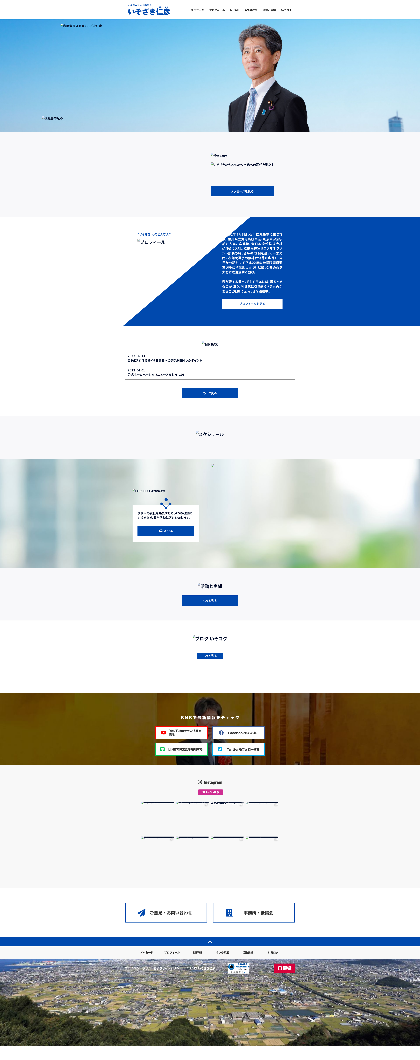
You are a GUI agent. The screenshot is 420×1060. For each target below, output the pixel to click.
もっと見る (210, 393)
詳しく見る (166, 531)
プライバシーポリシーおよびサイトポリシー (153, 968)
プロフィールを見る (252, 304)
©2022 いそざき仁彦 (201, 968)
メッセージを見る (242, 191)
